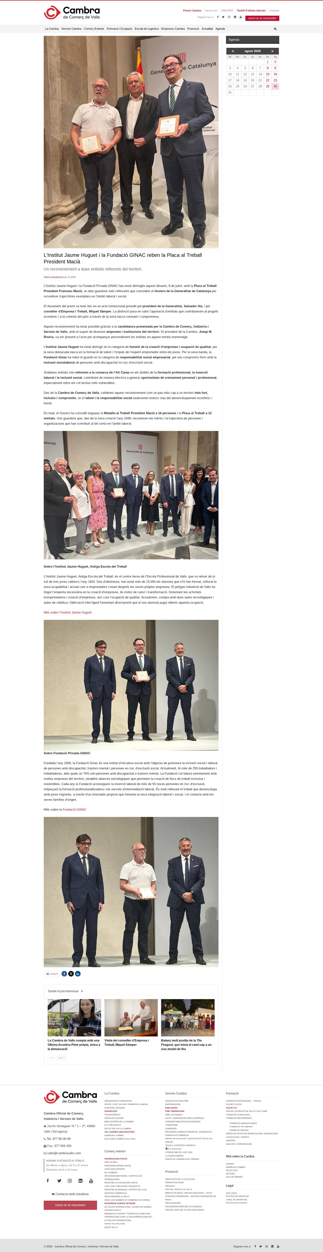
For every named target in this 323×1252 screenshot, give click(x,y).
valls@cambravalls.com (63, 1153)
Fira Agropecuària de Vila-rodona (183, 1207)
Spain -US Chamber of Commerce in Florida (127, 1200)
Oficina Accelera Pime (176, 1101)
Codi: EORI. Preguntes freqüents (122, 1186)
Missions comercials (115, 1193)
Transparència (112, 1115)
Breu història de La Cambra (119, 1122)
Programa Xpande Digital (117, 1166)
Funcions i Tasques (114, 1108)
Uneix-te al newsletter (70, 1205)
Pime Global (111, 1162)
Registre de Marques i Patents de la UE (125, 1190)
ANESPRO (227, 10)
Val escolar (174, 1149)
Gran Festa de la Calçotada (180, 1179)
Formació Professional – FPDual (243, 1101)
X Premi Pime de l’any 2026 (178, 1152)
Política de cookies (236, 1203)
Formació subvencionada (243, 1123)
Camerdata (171, 1129)
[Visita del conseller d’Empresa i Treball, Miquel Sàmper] (131, 1017)
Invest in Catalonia (114, 1224)
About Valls (111, 1227)
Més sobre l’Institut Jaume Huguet (68, 612)
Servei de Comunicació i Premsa (182, 1159)
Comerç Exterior (94, 28)
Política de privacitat (237, 1196)
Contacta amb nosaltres (72, 1194)
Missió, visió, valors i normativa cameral (126, 1104)
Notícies (230, 1174)
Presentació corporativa (118, 1101)
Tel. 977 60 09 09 (58, 1139)
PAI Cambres (110, 1173)
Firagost (170, 1186)
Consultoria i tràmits (237, 1137)
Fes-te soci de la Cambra (117, 1129)
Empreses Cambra (173, 28)
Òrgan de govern (113, 1118)
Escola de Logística (147, 28)
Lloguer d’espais (174, 1156)
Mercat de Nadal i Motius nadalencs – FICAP (188, 1193)
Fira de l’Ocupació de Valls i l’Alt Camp (246, 1111)
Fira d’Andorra (173, 1203)
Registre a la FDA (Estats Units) (121, 1183)
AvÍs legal (231, 1193)
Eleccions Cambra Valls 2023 (120, 1139)
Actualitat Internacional (118, 1220)
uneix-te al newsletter (262, 18)
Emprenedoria (173, 1104)
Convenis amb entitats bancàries (183, 1122)
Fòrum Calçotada (174, 1182)
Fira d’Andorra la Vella (117, 1196)
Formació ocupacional (238, 1115)
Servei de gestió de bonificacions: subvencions (252, 1134)
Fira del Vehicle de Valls (178, 1189)
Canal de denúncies (236, 1200)
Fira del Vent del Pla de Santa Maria (184, 1210)
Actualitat (207, 28)
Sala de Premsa (234, 1177)
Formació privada (239, 1130)
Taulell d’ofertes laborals (180, 1145)
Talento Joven (234, 1104)
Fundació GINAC (74, 809)
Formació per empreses (239, 1118)
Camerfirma (171, 1125)
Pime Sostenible (174, 1115)
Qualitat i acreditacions (239, 1144)
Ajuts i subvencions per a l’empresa (184, 1118)
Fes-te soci (211, 10)
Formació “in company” (241, 1127)
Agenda (220, 28)
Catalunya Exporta (114, 1169)
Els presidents (112, 1125)
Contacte (274, 10)
